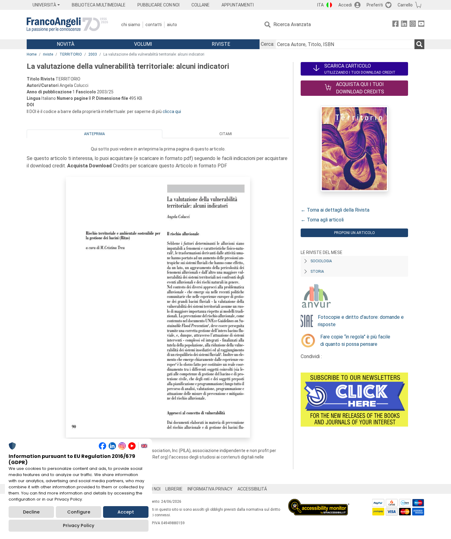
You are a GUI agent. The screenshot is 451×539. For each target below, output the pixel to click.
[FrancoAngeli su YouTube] (421, 25)
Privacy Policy (78, 525)
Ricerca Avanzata (292, 24)
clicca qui (172, 111)
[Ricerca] (419, 44)
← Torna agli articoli (322, 220)
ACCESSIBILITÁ (252, 488)
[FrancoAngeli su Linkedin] (404, 25)
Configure (78, 512)
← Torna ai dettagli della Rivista (335, 210)
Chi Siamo (130, 24)
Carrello (405, 4)
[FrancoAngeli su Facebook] (395, 25)
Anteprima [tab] (94, 134)
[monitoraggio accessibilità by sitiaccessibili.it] (318, 502)
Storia (317, 271)
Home (32, 54)
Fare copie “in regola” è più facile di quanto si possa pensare (355, 340)
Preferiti (375, 4)
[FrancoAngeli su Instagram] (413, 25)
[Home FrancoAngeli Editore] (67, 24)
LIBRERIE (174, 488)
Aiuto (172, 24)
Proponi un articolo (354, 233)
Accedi (345, 4)
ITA (320, 4)
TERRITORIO (71, 54)
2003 (92, 54)
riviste (48, 54)
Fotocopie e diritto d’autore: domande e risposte (361, 320)
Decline (31, 512)
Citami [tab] (225, 134)
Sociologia (321, 261)
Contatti (153, 24)
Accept (126, 512)
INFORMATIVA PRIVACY (210, 488)
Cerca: (267, 44)
